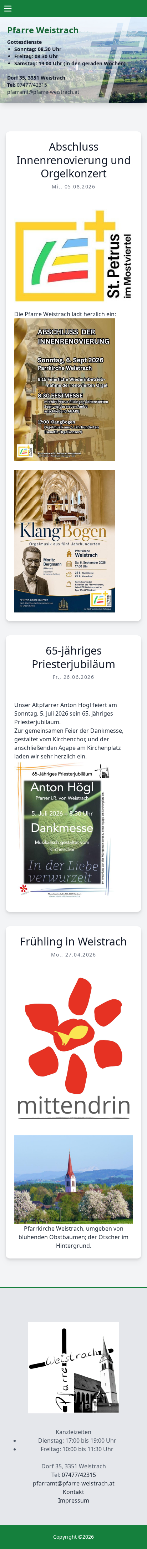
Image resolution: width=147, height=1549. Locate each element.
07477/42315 (32, 84)
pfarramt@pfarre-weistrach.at (43, 92)
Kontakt (73, 1492)
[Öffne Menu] (8, 9)
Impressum (73, 1500)
